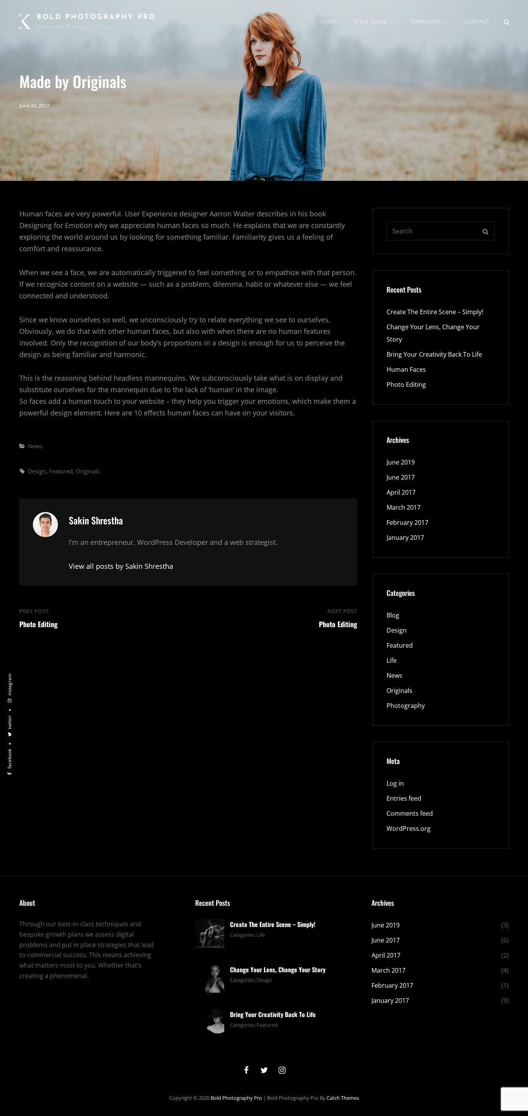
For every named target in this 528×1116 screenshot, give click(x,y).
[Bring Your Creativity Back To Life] (209, 1023)
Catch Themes (343, 1097)
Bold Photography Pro (96, 17)
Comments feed (410, 813)
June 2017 (401, 477)
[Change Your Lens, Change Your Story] (209, 977)
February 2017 (407, 522)
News (35, 446)
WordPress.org (409, 828)
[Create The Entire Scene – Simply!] (209, 933)
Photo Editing (406, 384)
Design (37, 471)
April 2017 (401, 492)
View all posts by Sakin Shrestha (121, 566)
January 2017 (405, 537)
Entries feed (404, 798)
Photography (406, 705)
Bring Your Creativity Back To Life (434, 354)
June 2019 (401, 462)
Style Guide (370, 21)
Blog (393, 615)
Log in (395, 783)
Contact (476, 21)
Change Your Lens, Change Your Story (277, 969)
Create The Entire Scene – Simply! (435, 312)
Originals (88, 471)
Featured (61, 471)
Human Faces (406, 369)
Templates (425, 21)
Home (327, 21)
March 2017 (404, 507)
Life (392, 660)
